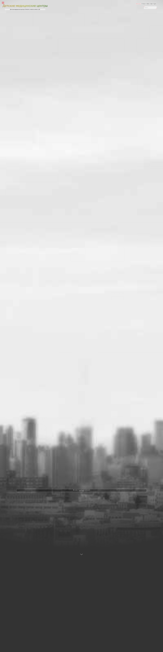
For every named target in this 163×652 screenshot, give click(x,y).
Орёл (151, 3)
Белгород (138, 3)
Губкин (148, 3)
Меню (3, 3)
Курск (154, 3)
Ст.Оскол (143, 3)
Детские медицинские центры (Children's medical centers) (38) (25, 9)
